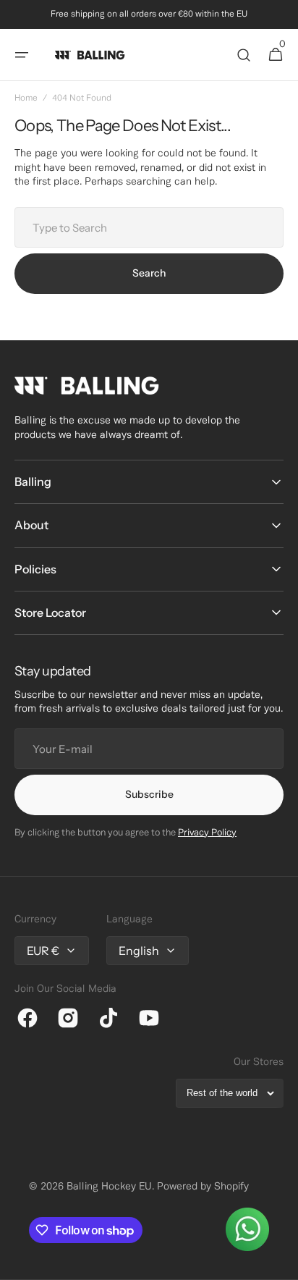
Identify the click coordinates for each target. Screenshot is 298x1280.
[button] (22, 55)
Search (149, 272)
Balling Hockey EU (109, 1187)
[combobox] (149, 227)
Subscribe (149, 794)
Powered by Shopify (203, 1187)
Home (26, 98)
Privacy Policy (207, 833)
